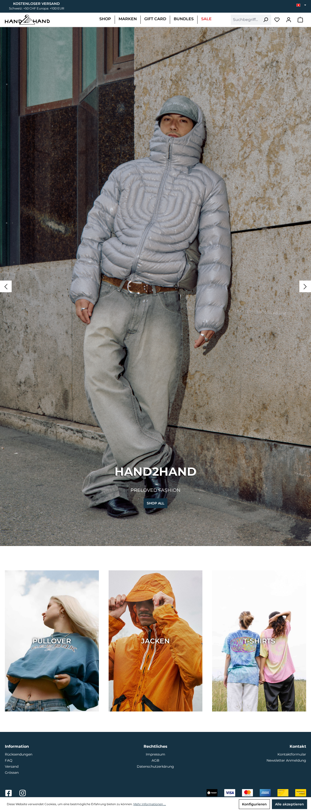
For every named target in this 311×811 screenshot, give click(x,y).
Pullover (52, 641)
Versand (11, 766)
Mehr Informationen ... (149, 804)
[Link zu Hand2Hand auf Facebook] (9, 794)
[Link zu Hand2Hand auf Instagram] (22, 794)
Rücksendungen (18, 754)
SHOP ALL (155, 503)
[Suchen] (265, 20)
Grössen (12, 772)
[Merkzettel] (277, 20)
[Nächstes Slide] (305, 286)
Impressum (155, 754)
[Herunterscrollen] (155, 541)
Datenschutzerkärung (155, 766)
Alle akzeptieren (289, 804)
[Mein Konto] (288, 20)
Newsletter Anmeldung (286, 760)
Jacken (155, 641)
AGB (155, 760)
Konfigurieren (254, 804)
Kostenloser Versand (36, 3)
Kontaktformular (291, 754)
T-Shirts (259, 641)
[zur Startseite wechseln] (27, 20)
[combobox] (245, 20)
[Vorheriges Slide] (6, 286)
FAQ (8, 760)
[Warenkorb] (300, 20)
